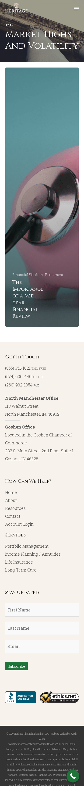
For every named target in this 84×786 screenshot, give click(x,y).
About (11, 500)
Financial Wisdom (27, 274)
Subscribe (16, 666)
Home (11, 492)
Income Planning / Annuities (33, 554)
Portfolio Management (27, 546)
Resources (15, 508)
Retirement (54, 274)
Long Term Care (20, 570)
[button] (76, 8)
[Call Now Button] (72, 776)
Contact (12, 516)
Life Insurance (19, 562)
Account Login (19, 524)
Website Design (59, 733)
